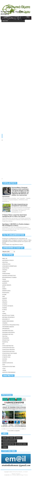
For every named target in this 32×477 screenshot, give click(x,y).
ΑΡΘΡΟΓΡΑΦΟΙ (6, 273)
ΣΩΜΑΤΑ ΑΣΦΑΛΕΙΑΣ (7, 362)
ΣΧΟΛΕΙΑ (4, 359)
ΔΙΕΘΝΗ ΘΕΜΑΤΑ (6, 285)
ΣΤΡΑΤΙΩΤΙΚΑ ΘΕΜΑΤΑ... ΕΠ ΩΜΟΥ (20, 471)
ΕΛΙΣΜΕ (4, 294)
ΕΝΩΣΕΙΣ (4, 298)
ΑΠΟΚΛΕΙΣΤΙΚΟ (6, 264)
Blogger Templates (16, 473)
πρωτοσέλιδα (11, 430)
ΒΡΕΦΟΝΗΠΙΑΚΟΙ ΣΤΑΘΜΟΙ (9, 277)
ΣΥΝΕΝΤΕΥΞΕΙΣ (6, 357)
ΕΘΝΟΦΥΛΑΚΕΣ (6, 290)
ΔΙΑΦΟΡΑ (4, 283)
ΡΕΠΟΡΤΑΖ (5, 342)
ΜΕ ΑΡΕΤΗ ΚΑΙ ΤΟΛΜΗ (8, 315)
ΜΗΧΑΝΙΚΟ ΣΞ (6, 319)
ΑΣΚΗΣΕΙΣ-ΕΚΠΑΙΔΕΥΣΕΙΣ (9, 275)
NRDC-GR (4, 258)
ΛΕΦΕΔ (4, 313)
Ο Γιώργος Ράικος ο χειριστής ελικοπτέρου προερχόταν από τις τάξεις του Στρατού (14, 215)
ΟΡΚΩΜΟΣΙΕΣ (6, 328)
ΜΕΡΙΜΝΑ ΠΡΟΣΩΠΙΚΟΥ (8, 317)
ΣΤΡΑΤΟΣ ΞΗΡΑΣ (6, 355)
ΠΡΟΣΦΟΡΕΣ (5, 338)
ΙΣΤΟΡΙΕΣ (4, 304)
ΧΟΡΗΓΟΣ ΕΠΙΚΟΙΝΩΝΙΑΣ (8, 372)
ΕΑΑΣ (3, 287)
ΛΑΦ (3, 311)
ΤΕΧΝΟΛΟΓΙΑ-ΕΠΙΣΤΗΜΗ (8, 366)
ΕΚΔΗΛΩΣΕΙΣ (5, 292)
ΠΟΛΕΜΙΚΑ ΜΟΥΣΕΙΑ (7, 330)
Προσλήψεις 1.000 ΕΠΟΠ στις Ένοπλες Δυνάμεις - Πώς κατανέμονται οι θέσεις (16, 224)
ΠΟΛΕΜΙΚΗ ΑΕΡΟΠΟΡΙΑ (8, 332)
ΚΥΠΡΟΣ (4, 309)
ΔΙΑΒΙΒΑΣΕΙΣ (5, 281)
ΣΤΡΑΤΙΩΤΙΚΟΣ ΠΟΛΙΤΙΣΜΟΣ (9, 353)
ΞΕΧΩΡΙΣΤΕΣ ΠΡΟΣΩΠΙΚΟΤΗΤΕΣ (10, 325)
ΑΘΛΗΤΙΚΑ (5, 262)
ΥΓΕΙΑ (3, 368)
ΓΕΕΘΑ (4, 279)
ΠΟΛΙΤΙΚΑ (4, 336)
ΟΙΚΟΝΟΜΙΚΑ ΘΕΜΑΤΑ (8, 326)
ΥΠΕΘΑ (4, 370)
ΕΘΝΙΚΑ (4, 288)
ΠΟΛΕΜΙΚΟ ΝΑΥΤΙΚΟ (7, 334)
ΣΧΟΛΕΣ (4, 361)
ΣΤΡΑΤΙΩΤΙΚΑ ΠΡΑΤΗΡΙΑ (8, 349)
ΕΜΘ (3, 296)
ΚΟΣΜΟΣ (4, 307)
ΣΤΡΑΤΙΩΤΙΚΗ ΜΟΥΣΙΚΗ (8, 351)
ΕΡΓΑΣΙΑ (4, 300)
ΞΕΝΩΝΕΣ (4, 323)
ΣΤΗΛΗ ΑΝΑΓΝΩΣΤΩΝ (7, 345)
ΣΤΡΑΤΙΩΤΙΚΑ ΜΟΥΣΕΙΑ (8, 347)
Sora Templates (13, 475)
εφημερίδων (17, 430)
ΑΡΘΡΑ (4, 271)
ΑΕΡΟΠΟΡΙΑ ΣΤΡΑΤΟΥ (8, 260)
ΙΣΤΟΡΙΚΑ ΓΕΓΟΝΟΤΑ (7, 306)
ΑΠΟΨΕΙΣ (4, 270)
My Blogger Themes (23, 475)
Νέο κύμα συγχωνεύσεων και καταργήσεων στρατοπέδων (20, 204)
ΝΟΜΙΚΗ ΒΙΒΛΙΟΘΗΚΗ (8, 321)
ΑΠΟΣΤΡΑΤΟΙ (5, 268)
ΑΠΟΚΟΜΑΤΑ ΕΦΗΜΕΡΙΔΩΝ (9, 266)
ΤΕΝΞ (3, 364)
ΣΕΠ (3, 343)
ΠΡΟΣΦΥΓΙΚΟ (5, 340)
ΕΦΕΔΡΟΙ (4, 302)
